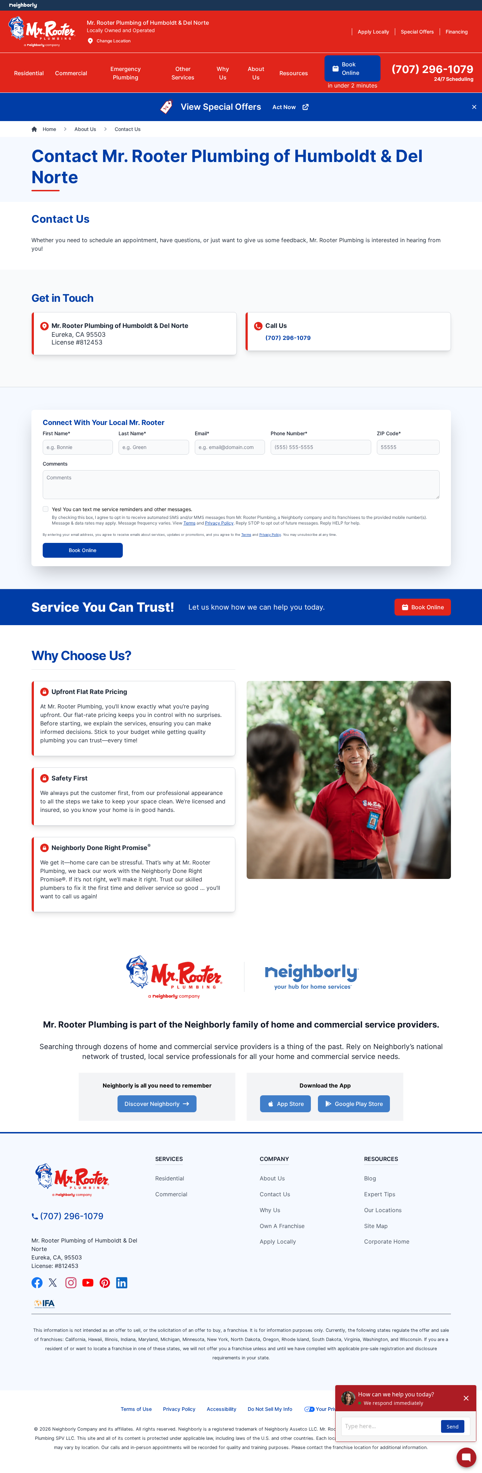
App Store (290, 1103)
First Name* (56, 433)
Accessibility (221, 1409)
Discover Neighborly (152, 1103)
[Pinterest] (104, 1282)
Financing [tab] (457, 32)
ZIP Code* (389, 433)
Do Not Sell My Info (270, 1409)
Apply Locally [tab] (373, 32)
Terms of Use (136, 1409)
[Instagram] (71, 1282)
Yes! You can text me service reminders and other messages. (122, 509)
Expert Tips (379, 1194)
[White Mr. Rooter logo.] (42, 31)
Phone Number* (289, 433)
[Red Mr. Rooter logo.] (174, 977)
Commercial (171, 1194)
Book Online (82, 550)
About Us (272, 1178)
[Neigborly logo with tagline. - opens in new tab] (311, 977)
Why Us (270, 1210)
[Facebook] (37, 1282)
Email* (202, 433)
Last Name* (132, 433)
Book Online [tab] (350, 68)
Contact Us (275, 1194)
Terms (189, 523)
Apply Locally (278, 1241)
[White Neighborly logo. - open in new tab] (23, 5)
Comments (55, 464)
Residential (169, 1178)
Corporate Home (386, 1241)
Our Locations (383, 1210)
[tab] (125, 73)
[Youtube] (88, 1282)
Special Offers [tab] (417, 32)
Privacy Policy (219, 523)
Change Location (114, 40)
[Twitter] (54, 1282)
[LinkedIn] (121, 1282)
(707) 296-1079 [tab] (432, 69)
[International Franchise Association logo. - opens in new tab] (44, 1304)
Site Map (376, 1225)
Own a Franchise (282, 1225)
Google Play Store (359, 1103)
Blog (370, 1178)
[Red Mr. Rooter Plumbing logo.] (84, 1179)
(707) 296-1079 (288, 337)
